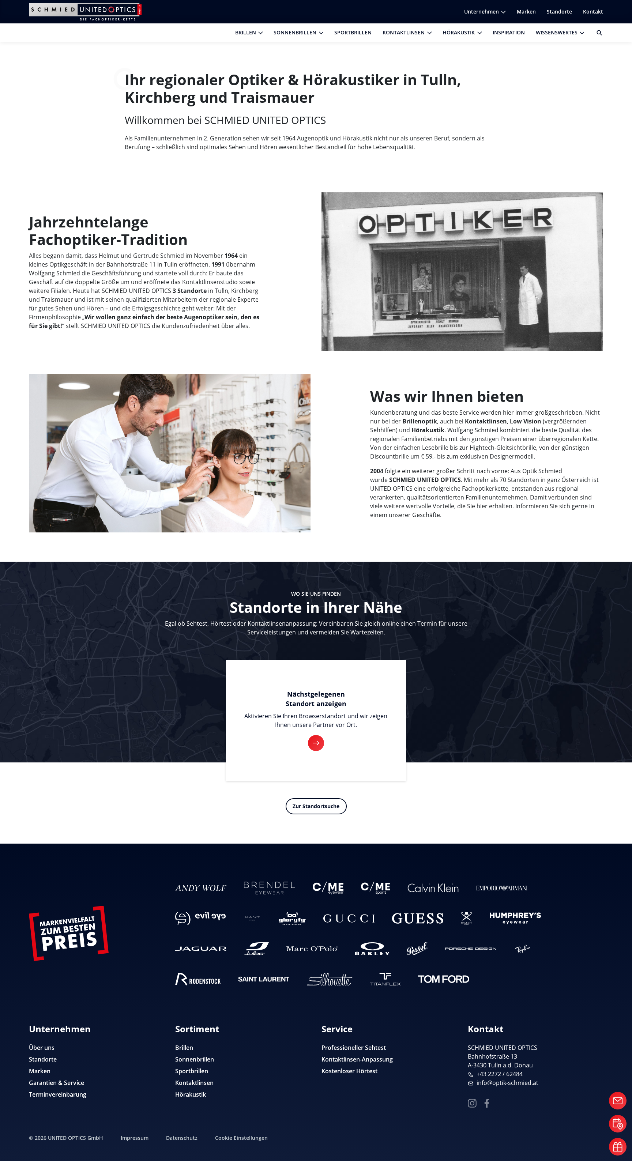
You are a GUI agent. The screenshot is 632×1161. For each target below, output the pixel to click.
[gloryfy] (292, 918)
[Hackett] (467, 918)
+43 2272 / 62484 (500, 1074)
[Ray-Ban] (523, 948)
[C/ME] (328, 888)
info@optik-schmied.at (507, 1083)
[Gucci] (349, 918)
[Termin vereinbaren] (618, 1123)
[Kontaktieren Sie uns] (618, 1100)
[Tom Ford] (443, 979)
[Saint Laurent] (263, 979)
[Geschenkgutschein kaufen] (618, 1147)
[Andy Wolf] (200, 888)
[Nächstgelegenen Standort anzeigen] (316, 743)
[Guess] (417, 918)
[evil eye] (200, 918)
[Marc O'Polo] (312, 948)
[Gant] (252, 918)
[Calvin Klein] (433, 888)
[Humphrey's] (515, 918)
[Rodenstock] (198, 979)
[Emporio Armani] (501, 888)
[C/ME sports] (375, 888)
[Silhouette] (330, 979)
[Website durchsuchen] (596, 32)
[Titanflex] (385, 979)
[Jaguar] (200, 948)
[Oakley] (372, 948)
